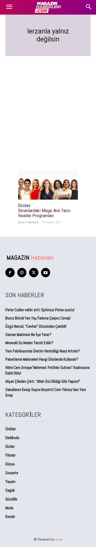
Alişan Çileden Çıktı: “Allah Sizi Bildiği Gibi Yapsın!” (42, 381)
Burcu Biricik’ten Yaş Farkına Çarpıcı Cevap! (38, 318)
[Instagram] (22, 272)
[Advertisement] (48, 106)
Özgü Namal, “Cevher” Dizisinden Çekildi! (35, 326)
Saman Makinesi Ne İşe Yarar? (28, 334)
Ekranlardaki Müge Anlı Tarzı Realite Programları (44, 213)
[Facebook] (10, 272)
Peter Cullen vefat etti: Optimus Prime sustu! (39, 309)
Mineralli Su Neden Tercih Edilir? (29, 342)
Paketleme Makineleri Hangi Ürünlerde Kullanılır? (41, 359)
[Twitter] (33, 272)
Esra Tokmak (28, 222)
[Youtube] (45, 272)
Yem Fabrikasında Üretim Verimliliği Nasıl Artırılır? (42, 351)
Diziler (24, 205)
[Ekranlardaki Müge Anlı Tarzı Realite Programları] (48, 185)
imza (59, 539)
